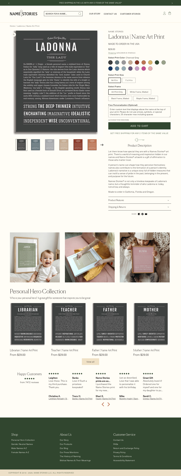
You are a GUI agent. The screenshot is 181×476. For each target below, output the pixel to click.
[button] (170, 13)
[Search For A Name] (79, 14)
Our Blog (64, 448)
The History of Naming (70, 456)
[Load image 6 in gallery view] (92, 145)
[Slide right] (172, 3)
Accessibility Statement (124, 460)
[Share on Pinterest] (142, 214)
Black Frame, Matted (120, 98)
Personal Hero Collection (23, 440)
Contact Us (118, 440)
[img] (29, 378)
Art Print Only (117, 91)
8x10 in (114, 80)
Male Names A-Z (19, 448)
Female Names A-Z (20, 452)
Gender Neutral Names (22, 444)
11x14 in (129, 80)
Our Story (64, 440)
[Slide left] (9, 3)
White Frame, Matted (139, 91)
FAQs (115, 444)
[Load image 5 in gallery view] (78, 145)
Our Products (66, 444)
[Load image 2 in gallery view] (35, 145)
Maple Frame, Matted (145, 98)
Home (12, 26)
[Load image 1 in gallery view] (21, 145)
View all (90, 361)
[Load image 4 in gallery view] (64, 145)
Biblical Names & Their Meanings (75, 460)
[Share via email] (146, 214)
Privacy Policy (119, 452)
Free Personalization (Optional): (123, 105)
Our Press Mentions (69, 452)
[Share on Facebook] (139, 214)
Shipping (112, 53)
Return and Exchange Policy (126, 448)
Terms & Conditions (122, 456)
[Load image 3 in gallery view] (49, 145)
